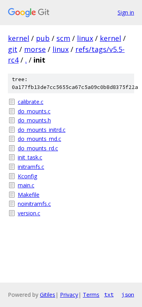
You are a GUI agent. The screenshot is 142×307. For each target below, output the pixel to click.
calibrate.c (30, 101)
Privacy (69, 294)
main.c (26, 185)
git (12, 49)
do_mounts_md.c (39, 138)
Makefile (28, 194)
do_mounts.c (34, 111)
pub (43, 38)
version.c (29, 213)
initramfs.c (31, 166)
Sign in (126, 12)
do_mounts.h (34, 120)
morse (35, 49)
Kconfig (27, 176)
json (127, 294)
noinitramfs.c (34, 203)
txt (109, 294)
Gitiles (47, 294)
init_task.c (30, 157)
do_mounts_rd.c (38, 148)
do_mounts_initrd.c (41, 129)
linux (85, 38)
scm (63, 38)
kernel (18, 38)
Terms (91, 294)
